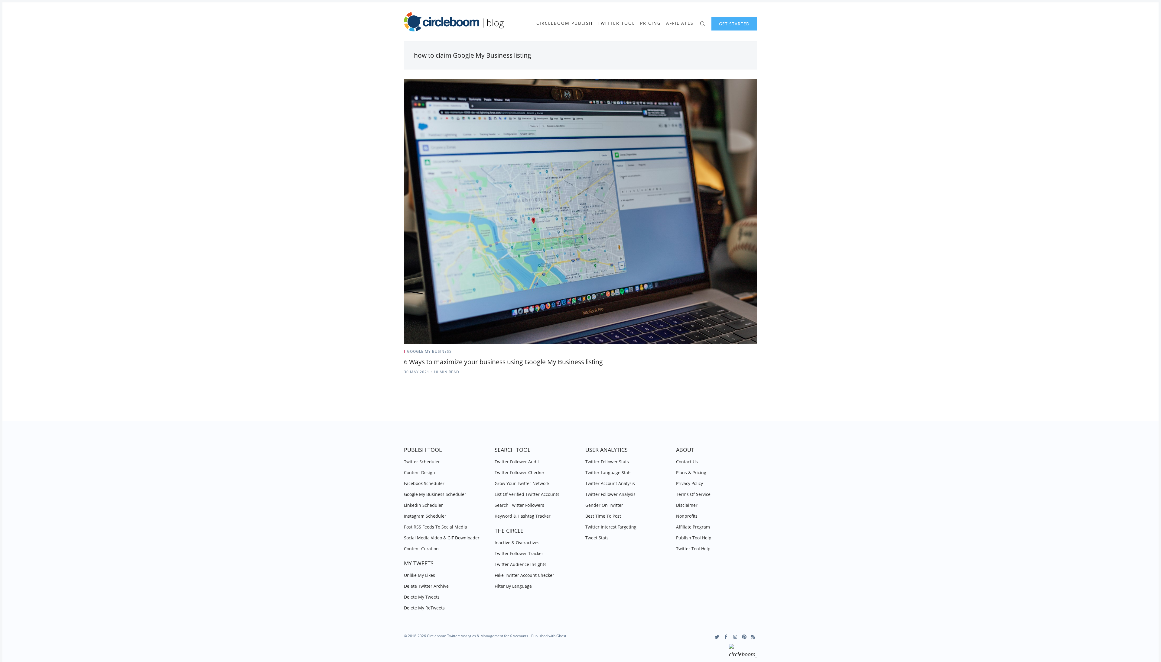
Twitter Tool (616, 23)
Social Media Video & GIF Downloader (442, 538)
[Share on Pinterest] (755, 353)
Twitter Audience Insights (520, 564)
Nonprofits (687, 516)
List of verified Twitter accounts (527, 494)
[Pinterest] (744, 637)
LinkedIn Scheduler (423, 505)
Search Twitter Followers (519, 505)
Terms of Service (693, 494)
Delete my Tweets (422, 597)
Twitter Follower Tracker (519, 553)
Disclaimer (687, 505)
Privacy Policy (689, 483)
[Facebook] (726, 637)
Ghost (561, 635)
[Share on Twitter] (733, 353)
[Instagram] (735, 637)
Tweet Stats (597, 538)
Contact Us (687, 461)
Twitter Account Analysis (610, 483)
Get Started (734, 24)
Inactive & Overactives (517, 542)
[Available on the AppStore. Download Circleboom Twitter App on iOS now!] (743, 652)
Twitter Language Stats (608, 472)
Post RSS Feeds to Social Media (435, 527)
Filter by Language (513, 586)
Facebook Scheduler (424, 483)
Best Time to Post (603, 516)
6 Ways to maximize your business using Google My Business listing (503, 362)
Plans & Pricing (691, 472)
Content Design (419, 472)
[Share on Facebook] (741, 353)
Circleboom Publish (564, 23)
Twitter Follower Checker (520, 472)
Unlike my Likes (419, 575)
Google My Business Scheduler (435, 494)
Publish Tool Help (693, 538)
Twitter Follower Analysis (610, 494)
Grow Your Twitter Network (522, 483)
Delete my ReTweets (424, 608)
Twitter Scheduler (422, 461)
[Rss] (753, 637)
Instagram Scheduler (425, 516)
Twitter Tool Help (693, 548)
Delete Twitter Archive (426, 586)
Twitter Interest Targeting (610, 527)
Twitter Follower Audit (517, 461)
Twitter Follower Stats (607, 461)
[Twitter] (717, 637)
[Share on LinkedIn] (748, 353)
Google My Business (429, 351)
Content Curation (421, 548)
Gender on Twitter (604, 505)
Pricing (650, 23)
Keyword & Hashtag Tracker (523, 516)
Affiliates (680, 23)
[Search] (702, 23)
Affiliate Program (693, 527)
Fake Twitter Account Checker (524, 575)
